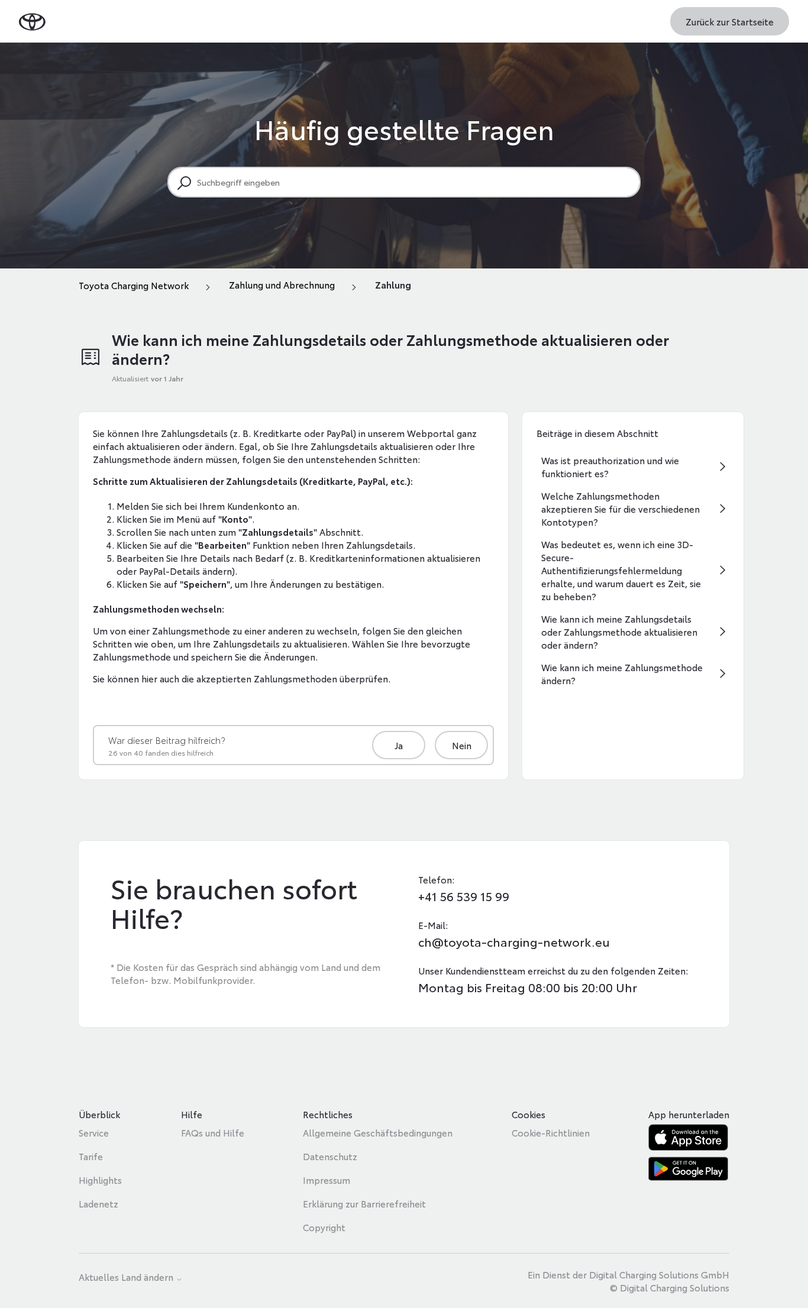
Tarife (91, 1156)
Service (94, 1132)
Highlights (100, 1179)
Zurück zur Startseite (730, 21)
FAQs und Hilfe (212, 1132)
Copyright (324, 1226)
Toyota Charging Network (134, 285)
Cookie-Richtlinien (551, 1132)
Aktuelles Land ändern (127, 1277)
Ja (399, 745)
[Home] (32, 21)
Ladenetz (98, 1203)
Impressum (326, 1179)
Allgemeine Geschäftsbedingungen (378, 1132)
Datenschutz (330, 1156)
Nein (461, 745)
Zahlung (393, 284)
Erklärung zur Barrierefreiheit (364, 1203)
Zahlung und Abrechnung (282, 284)
